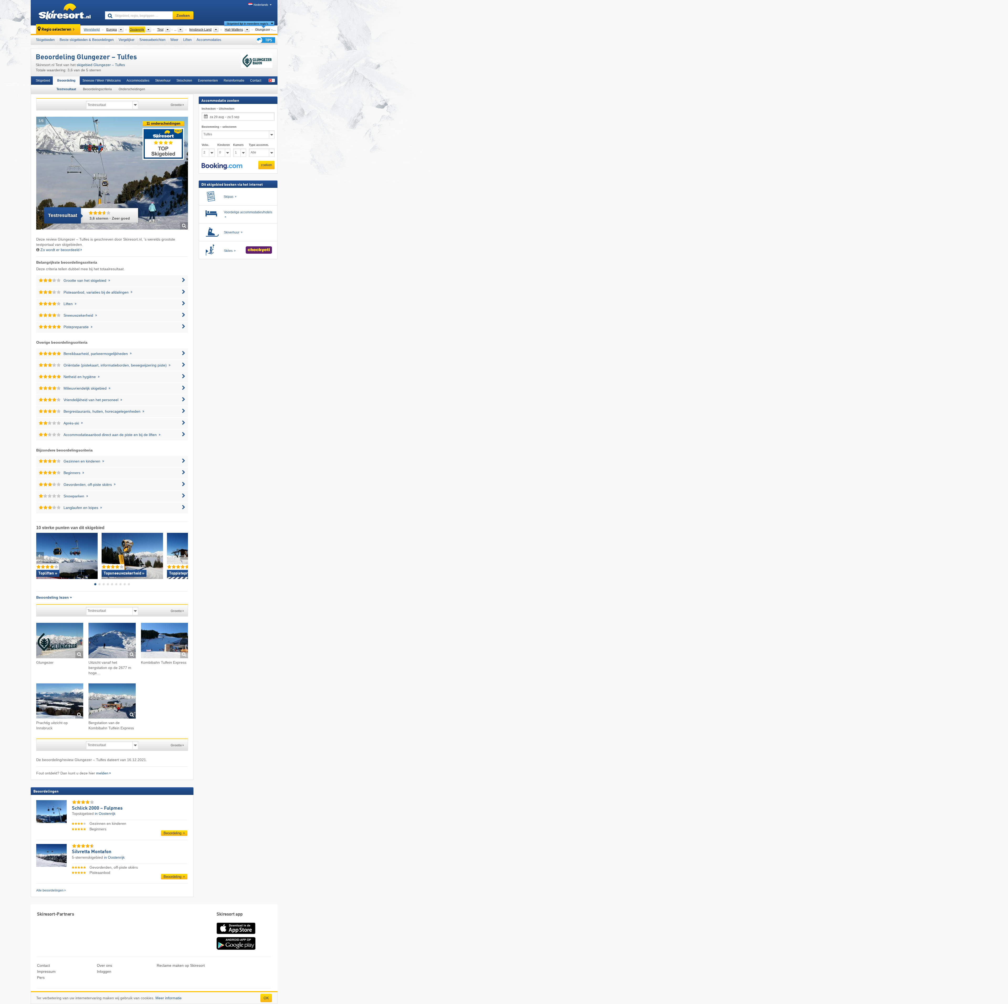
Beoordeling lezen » (54, 597)
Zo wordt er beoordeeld (60, 250)
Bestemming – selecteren (219, 126)
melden (102, 773)
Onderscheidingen (132, 89)
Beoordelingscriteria (97, 89)
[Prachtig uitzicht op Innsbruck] (59, 701)
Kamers (238, 144)
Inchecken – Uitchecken (218, 108)
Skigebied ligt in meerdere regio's (247, 23)
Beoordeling (66, 80)
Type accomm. (259, 144)
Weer (174, 40)
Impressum (46, 971)
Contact (255, 80)
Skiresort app (230, 914)
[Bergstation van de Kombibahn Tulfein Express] (111, 701)
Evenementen (208, 80)
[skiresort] (65, 12)
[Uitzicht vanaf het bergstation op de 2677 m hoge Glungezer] (111, 641)
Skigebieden (45, 40)
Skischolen (184, 80)
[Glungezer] (59, 641)
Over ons (104, 965)
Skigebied (43, 80)
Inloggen (104, 971)
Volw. (205, 144)
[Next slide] (184, 556)
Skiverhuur (163, 80)
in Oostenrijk (105, 813)
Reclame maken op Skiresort (181, 965)
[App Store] (236, 934)
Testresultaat (66, 89)
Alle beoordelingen (50, 890)
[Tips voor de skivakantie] (265, 40)
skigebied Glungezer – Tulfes (101, 65)
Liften (187, 40)
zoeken (266, 165)
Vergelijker (126, 40)
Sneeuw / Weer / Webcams (101, 80)
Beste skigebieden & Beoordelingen (87, 40)
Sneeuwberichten (152, 40)
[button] (222, 166)
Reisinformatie (234, 80)
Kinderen (223, 144)
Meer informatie (168, 998)
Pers (41, 977)
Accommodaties (209, 40)
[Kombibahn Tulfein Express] (164, 641)
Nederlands (261, 4)
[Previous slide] (40, 556)
